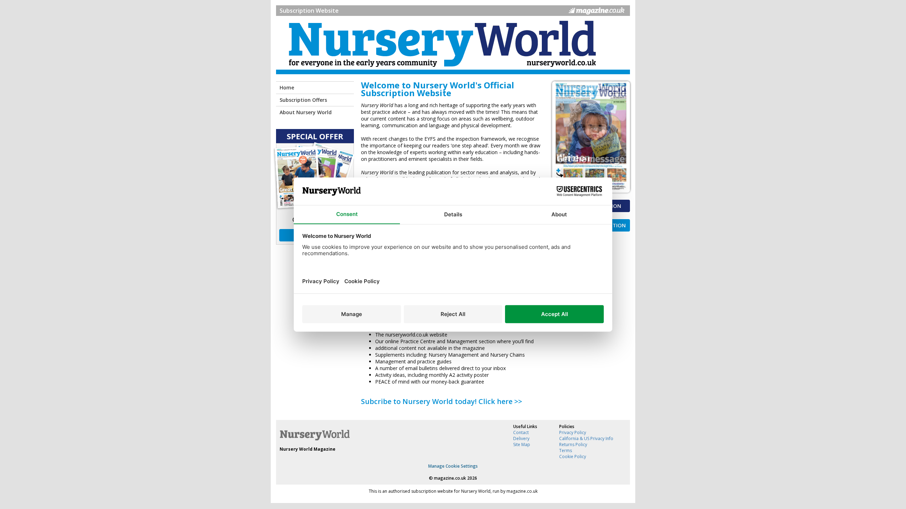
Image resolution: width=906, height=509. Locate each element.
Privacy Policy (572, 432)
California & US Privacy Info (586, 438)
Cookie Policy (572, 457)
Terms (565, 450)
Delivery (521, 438)
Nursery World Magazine (308, 449)
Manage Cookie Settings (453, 466)
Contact (521, 432)
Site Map (521, 444)
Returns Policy (573, 444)
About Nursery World (306, 112)
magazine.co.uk (450, 478)
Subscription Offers (303, 99)
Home (287, 87)
